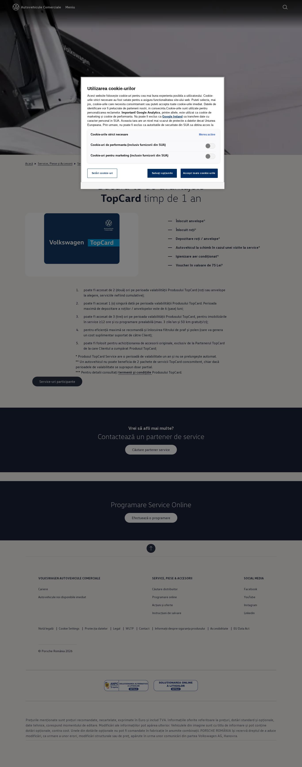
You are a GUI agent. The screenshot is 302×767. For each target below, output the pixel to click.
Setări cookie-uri (102, 173)
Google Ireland (172, 116)
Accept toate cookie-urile (199, 173)
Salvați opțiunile (162, 173)
